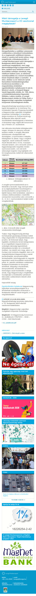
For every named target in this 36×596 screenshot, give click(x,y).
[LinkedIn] (8, 5)
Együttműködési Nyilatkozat (12, 286)
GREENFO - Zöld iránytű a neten (14, 333)
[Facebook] (3, 5)
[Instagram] (5, 5)
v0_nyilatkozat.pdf (9, 323)
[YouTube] (13, 5)
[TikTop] (11, 5)
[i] (20, 114)
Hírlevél (7, 8)
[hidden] (18, 2)
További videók (17, 500)
